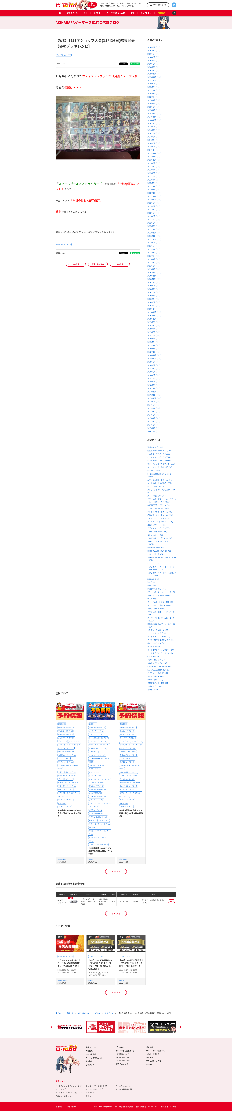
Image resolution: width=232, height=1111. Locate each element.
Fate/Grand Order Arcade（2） (159, 666)
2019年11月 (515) (154, 315)
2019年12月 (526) (154, 312)
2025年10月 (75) (153, 80)
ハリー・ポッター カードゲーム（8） (161, 592)
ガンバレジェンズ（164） (157, 633)
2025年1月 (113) (153, 110)
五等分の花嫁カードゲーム (67, 772)
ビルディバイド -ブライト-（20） (160, 538)
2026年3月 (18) (153, 64)
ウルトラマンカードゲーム (67, 786)
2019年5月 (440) (153, 335)
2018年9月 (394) (153, 362)
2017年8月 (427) (153, 405)
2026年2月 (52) (153, 67)
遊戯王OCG (62, 724)
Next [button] (180, 1027)
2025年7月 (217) (153, 90)
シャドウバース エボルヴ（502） (160, 483)
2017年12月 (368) (154, 391)
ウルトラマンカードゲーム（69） (160, 511)
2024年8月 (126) (153, 126)
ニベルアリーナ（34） (156, 554)
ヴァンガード (62, 741)
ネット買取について (123, 1057)
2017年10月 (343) (154, 398)
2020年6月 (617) (153, 292)
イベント (97, 13)
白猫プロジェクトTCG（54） (158, 683)
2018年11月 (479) (154, 355)
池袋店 (90, 859)
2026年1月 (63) (153, 70)
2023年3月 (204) (153, 183)
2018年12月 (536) (154, 352)
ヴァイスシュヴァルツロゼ (67, 776)
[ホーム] (60, 13)
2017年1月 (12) (153, 428)
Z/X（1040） (152, 582)
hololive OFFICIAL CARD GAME (68, 782)
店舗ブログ (109, 1013)
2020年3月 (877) (153, 302)
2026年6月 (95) (153, 54)
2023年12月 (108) (154, 153)
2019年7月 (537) (153, 328)
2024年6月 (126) (153, 133)
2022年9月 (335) (153, 203)
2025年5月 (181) (153, 97)
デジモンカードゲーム (65, 762)
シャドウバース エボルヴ (66, 738)
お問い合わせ (71, 1106)
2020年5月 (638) (153, 295)
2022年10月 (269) (154, 199)
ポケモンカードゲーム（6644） (159, 457)
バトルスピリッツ (75, 741)
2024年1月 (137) (153, 150)
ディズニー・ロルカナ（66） (158, 518)
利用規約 (149, 1064)
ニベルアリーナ (104, 820)
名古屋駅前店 (63, 980)
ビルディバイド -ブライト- (97, 838)
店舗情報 (161, 13)
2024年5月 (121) (153, 136)
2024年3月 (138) (153, 143)
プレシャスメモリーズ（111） (159, 595)
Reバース (92, 827)
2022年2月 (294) (153, 226)
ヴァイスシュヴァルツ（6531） (159, 460)
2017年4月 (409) (153, 418)
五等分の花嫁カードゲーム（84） (160, 480)
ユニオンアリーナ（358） (157, 525)
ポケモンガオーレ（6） (156, 679)
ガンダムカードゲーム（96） (158, 508)
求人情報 (149, 1047)
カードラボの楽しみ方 (116, 13)
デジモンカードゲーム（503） (159, 528)
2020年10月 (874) (154, 279)
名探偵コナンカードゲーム (67, 755)
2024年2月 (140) (153, 146)
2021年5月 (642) (153, 256)
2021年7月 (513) (153, 249)
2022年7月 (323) (153, 209)
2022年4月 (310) (153, 219)
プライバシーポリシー (154, 1061)
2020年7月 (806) (153, 289)
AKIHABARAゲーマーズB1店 (89, 1013)
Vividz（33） (152, 585)
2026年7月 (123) (153, 50)
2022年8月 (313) (153, 206)
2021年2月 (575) (153, 266)
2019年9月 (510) (153, 322)
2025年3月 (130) (153, 103)
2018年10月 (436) (154, 358)
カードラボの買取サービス (126, 1050)
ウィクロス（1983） (155, 563)
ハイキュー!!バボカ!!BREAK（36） (160, 521)
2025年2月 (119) (153, 107)
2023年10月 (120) (154, 160)
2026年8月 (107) (153, 47)
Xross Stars (62, 803)
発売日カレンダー (123, 1064)
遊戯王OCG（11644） (155, 447)
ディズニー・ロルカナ (65, 789)
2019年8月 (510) (153, 325)
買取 (132, 13)
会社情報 (59, 1106)
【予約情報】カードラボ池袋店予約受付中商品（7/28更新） (100, 851)
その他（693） (153, 689)
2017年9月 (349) (153, 401)
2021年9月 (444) (153, 242)
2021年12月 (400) (154, 232)
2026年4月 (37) (153, 60)
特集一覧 (149, 1057)
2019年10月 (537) (154, 318)
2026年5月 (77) (153, 57)
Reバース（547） (154, 470)
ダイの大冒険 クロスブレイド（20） (161, 640)
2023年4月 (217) (153, 179)
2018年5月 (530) (153, 375)
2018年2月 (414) (153, 385)
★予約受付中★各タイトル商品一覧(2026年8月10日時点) (69, 813)
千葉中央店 (62, 859)
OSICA (91, 841)
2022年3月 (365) (153, 222)
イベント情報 (91, 1054)
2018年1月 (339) (153, 388)
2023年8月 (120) (153, 166)
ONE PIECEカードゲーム (66, 751)
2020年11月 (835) (154, 275)
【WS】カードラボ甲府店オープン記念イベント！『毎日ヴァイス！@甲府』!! (131, 963)
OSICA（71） (152, 598)
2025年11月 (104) (154, 77)
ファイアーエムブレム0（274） (159, 605)
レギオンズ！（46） (155, 686)
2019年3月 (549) (153, 342)
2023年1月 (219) (153, 189)
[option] (70, 1027)
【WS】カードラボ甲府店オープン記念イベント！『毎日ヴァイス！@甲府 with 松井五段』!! (100, 964)
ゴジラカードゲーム (64, 807)
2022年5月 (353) (153, 216)
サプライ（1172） (154, 646)
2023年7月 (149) (153, 169)
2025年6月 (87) (153, 93)
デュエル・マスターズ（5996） (159, 454)
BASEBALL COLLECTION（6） (158, 669)
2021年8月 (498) (153, 246)
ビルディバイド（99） (156, 535)
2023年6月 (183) (153, 173)
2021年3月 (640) (153, 262)
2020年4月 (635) (153, 299)
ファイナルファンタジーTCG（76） (161, 602)
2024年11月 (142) (154, 116)
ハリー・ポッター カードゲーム (99, 824)
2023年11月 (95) (153, 156)
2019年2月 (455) (153, 345)
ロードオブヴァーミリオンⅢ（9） (160, 653)
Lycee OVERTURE (95, 793)
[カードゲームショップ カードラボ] (66, 6)
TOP (60, 1013)
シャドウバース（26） (156, 676)
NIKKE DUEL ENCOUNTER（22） (160, 551)
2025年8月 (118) (153, 87)
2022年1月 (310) (153, 229)
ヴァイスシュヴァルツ (63, 55)
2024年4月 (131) (153, 140)
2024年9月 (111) (153, 123)
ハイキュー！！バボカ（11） (158, 673)
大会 (85, 13)
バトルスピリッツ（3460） (157, 496)
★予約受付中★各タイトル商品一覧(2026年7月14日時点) (131, 813)
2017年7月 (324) (153, 408)
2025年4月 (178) (153, 100)
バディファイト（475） (156, 608)
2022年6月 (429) (153, 213)
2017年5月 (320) (153, 414)
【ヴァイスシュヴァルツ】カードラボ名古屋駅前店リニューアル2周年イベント (69, 963)
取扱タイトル (72, 13)
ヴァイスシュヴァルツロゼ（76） (160, 467)
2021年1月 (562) (153, 269)
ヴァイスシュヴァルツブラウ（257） (161, 464)
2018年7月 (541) (153, 368)
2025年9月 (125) (153, 83)
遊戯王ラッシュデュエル (66, 727)
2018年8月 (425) (153, 365)
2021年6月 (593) (153, 252)
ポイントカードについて (155, 1050)
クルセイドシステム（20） (157, 663)
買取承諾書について (123, 1060)
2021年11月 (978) (154, 236)
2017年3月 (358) (153, 421)
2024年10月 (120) (154, 120)
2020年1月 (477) (153, 309)
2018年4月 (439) (153, 378)
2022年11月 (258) (154, 196)
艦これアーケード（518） (157, 643)
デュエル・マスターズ (65, 731)
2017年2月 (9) (152, 425)
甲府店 (90, 980)
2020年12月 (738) (154, 272)
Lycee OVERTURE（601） (157, 588)
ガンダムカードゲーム (65, 800)
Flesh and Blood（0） (156, 547)
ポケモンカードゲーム (65, 734)
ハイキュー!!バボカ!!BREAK (98, 817)
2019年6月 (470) (153, 332)
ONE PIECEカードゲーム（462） (159, 505)
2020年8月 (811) (153, 285)
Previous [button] (51, 1027)
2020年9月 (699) (153, 282)
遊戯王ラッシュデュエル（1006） (160, 450)
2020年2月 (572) (153, 305)
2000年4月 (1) (152, 431)
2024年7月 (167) (153, 130)
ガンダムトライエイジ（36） (158, 630)
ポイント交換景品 (153, 1054)
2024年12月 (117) (154, 113)
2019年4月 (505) (153, 338)
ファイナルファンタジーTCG (98, 844)
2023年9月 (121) (153, 163)
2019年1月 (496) (153, 348)
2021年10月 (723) (154, 239)
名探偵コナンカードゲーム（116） (160, 515)
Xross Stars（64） (154, 579)
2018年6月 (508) (153, 371)
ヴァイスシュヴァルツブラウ (98, 738)
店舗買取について (123, 1054)
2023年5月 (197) (153, 176)
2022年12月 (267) (154, 193)
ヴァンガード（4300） (156, 486)
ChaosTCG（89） (154, 656)
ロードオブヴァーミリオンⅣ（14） (161, 650)
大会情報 (89, 1050)
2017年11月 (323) (154, 395)
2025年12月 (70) (153, 73)
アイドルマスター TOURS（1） (159, 636)
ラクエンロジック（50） (156, 659)
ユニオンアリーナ (64, 758)
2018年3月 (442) (153, 381)
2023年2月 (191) (153, 186)
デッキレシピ (146, 13)
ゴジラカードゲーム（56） (157, 531)
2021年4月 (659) (153, 259)
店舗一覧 (70, 1013)
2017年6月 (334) (153, 411)
